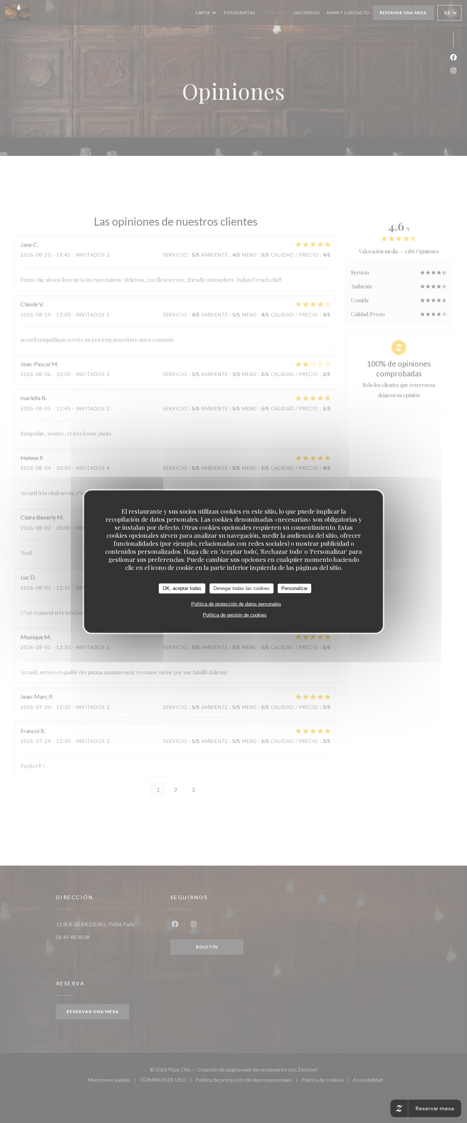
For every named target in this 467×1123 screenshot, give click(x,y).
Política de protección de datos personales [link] (236, 603)
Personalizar (294, 588)
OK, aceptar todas (182, 588)
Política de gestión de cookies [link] (235, 614)
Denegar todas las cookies (241, 588)
